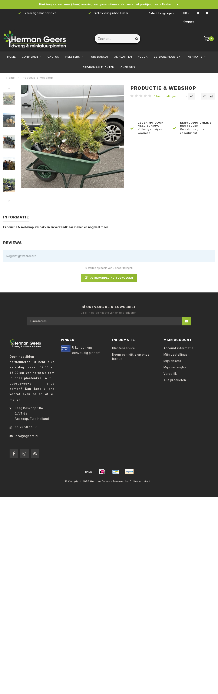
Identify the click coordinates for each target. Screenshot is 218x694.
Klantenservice (123, 348)
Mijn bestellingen (177, 354)
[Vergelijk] (197, 13)
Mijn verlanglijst (176, 367)
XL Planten (123, 56)
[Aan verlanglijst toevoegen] (204, 96)
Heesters (72, 56)
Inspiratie (194, 56)
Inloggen (188, 21)
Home (11, 56)
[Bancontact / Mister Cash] (115, 472)
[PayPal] (129, 472)
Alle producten (175, 380)
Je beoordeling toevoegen (111, 277)
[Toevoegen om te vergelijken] (211, 96)
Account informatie (179, 348)
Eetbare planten (167, 56)
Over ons (127, 67)
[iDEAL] (102, 472)
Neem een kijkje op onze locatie (131, 357)
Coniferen (30, 56)
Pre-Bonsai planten (98, 67)
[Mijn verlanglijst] (207, 13)
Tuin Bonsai (98, 56)
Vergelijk (170, 373)
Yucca (143, 56)
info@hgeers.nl (26, 436)
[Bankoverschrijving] (88, 472)
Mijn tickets (172, 361)
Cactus (53, 56)
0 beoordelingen (165, 96)
